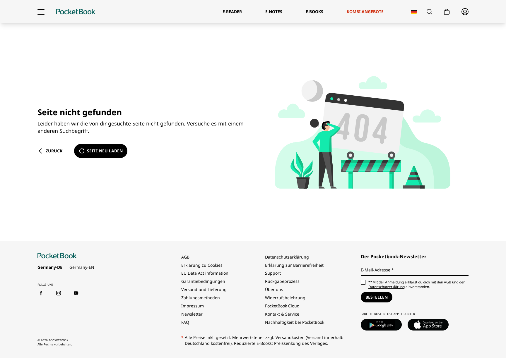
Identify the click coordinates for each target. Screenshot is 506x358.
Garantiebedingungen (203, 281)
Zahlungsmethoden (200, 297)
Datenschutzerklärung (287, 257)
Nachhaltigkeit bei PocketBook (294, 322)
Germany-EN (81, 267)
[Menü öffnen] (41, 11)
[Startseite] (75, 12)
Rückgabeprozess (282, 281)
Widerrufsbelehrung (285, 297)
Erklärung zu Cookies (202, 265)
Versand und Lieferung (204, 289)
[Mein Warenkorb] (447, 12)
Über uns (274, 289)
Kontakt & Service (282, 314)
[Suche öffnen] (429, 12)
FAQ (185, 322)
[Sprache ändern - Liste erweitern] (414, 12)
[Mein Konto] (465, 11)
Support (273, 273)
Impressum (192, 306)
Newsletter (192, 314)
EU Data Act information (204, 273)
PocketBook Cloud (282, 306)
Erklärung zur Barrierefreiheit (294, 265)
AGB (185, 257)
